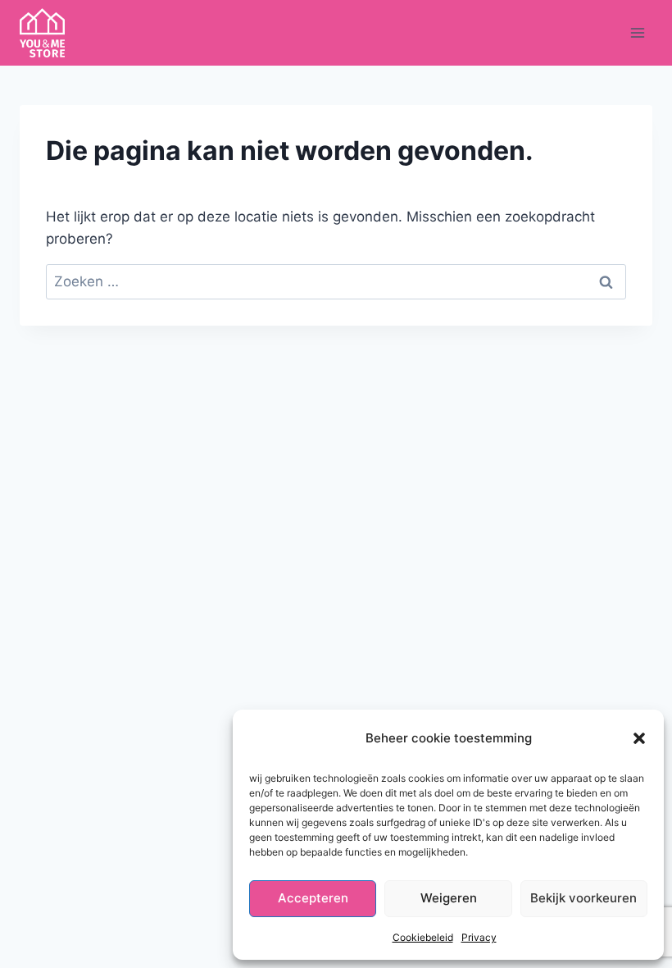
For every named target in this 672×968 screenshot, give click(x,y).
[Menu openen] (637, 32)
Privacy (479, 937)
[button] (639, 738)
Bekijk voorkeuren (583, 898)
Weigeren (448, 898)
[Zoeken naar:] (336, 281)
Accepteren (313, 898)
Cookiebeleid (423, 937)
